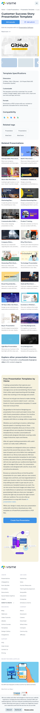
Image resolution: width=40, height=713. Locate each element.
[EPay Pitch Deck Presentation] (30, 235)
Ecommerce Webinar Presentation (28, 305)
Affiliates (22, 634)
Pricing (3, 653)
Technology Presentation (29, 263)
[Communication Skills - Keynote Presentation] (10, 214)
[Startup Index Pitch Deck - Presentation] (10, 151)
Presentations (5, 578)
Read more (5, 31)
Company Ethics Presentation (6, 242)
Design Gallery (5, 631)
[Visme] (8, 3)
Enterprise (23, 599)
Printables (4, 589)
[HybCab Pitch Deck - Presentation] (30, 277)
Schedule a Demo (25, 602)
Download (23, 621)
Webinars (4, 614)
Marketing (23, 578)
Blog (2, 610)
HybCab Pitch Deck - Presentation (28, 284)
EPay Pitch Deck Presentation (26, 242)
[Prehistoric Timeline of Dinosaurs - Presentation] (30, 172)
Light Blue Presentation (9, 346)
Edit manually (10, 22)
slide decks (20, 135)
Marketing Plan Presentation (6, 200)
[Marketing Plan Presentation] (10, 193)
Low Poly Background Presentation (28, 326)
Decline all (18, 710)
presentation (9, 130)
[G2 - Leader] (24, 692)
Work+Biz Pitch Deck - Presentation (9, 179)
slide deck (8, 135)
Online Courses (6, 624)
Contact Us (4, 649)
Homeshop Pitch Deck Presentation (8, 263)
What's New (23, 624)
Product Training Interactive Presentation (29, 221)
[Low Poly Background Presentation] (30, 318)
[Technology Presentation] (30, 256)
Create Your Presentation (20, 520)
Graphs (3, 599)
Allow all (9, 710)
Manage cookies (29, 710)
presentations (23, 130)
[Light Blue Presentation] (10, 339)
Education (23, 596)
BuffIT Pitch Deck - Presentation (27, 159)
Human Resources (25, 585)
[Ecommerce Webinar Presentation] (30, 297)
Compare (23, 628)
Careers (22, 617)
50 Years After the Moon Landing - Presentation (9, 305)
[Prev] (10, 46)
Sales (21, 582)
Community (23, 631)
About (22, 610)
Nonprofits (23, 592)
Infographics (5, 582)
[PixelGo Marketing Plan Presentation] (30, 193)
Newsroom (23, 614)
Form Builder (5, 585)
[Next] (29, 46)
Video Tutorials (5, 617)
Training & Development (27, 589)
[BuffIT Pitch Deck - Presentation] (30, 151)
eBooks (3, 621)
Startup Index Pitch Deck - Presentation (10, 159)
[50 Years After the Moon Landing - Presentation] (10, 297)
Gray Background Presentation (26, 346)
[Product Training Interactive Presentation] (30, 214)
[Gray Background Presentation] (30, 339)
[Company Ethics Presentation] (10, 235)
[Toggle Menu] (37, 3)
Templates (4, 628)
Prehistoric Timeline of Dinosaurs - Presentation (29, 179)
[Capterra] (17, 692)
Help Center (5, 646)
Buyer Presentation (8, 325)
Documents (5, 592)
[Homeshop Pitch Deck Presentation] (10, 256)
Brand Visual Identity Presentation (8, 284)
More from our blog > (7, 689)
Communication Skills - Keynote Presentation (8, 221)
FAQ (2, 642)
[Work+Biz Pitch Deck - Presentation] (10, 172)
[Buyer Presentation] (10, 318)
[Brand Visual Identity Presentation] (10, 277)
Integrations (5, 634)
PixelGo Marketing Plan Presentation (28, 200)
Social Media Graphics (8, 596)
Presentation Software (26, 27)
